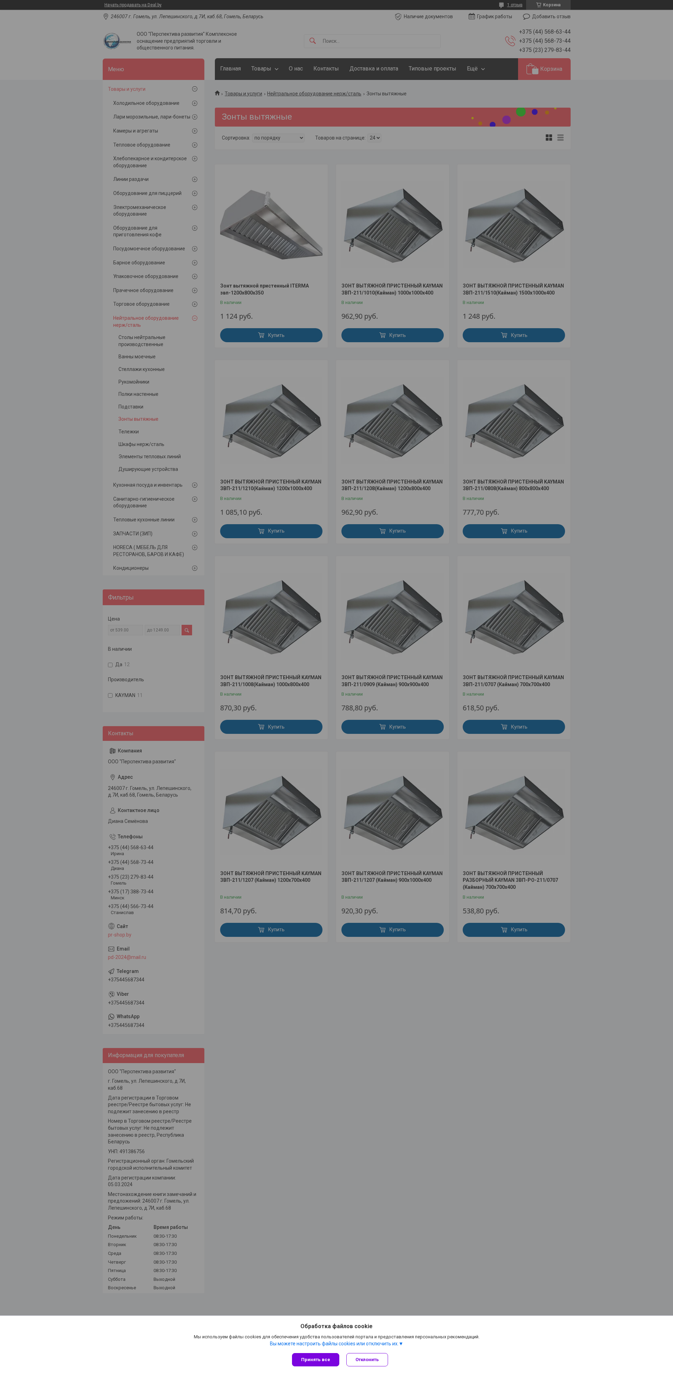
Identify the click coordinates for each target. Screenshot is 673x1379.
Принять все (315, 1359)
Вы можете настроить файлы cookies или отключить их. (334, 1343)
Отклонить (367, 1359)
